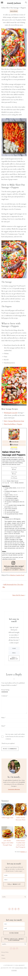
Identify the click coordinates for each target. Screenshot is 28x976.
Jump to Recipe (13, 11)
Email (3, 726)
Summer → (23, 852)
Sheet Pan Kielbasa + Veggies (13, 424)
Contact (3, 958)
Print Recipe (14, 441)
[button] (11, 447)
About (3, 955)
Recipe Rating (5, 690)
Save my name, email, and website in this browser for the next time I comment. (15, 736)
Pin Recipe (15, 444)
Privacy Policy (5, 952)
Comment (4, 696)
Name (3, 717)
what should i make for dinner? (14, 939)
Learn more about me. (14, 789)
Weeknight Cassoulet (10, 413)
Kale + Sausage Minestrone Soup (14, 421)
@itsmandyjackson (15, 568)
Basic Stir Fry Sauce (18, 595)
